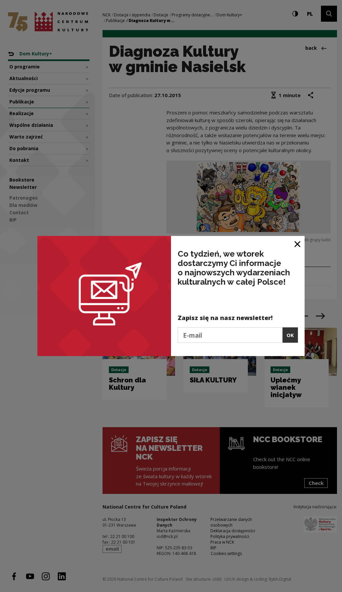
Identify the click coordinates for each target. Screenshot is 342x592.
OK (290, 335)
